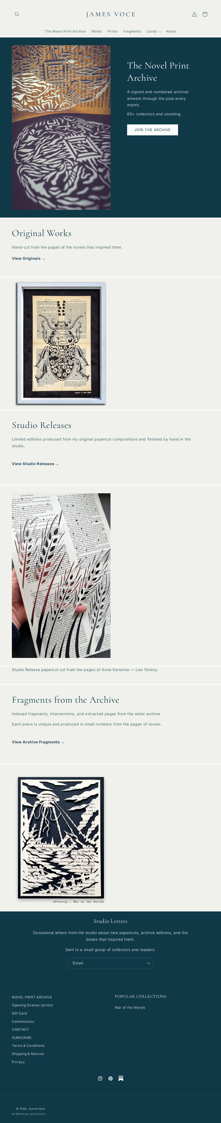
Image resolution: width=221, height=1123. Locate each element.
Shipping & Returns (28, 1054)
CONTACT (20, 1029)
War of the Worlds (130, 1007)
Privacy (18, 1062)
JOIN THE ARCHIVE (152, 130)
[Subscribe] (148, 963)
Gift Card (19, 1013)
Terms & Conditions (28, 1046)
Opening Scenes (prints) (32, 1005)
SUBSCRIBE (22, 1038)
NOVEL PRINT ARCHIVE (32, 997)
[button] (17, 14)
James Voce (36, 1108)
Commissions (23, 1021)
